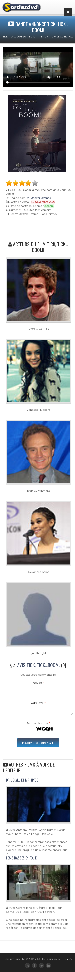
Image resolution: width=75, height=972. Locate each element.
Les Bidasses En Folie (21, 857)
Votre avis (38, 703)
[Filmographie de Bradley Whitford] (38, 454)
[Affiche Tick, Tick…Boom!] (37, 133)
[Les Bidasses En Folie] (38, 884)
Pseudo (38, 682)
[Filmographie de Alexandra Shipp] (38, 535)
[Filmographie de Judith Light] (38, 616)
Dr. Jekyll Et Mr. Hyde (22, 780)
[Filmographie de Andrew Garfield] (38, 292)
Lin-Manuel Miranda (38, 198)
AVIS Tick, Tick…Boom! (38, 664)
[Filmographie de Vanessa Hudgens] (38, 373)
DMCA (68, 959)
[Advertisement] (29, 230)
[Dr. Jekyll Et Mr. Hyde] (38, 806)
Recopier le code (38, 723)
